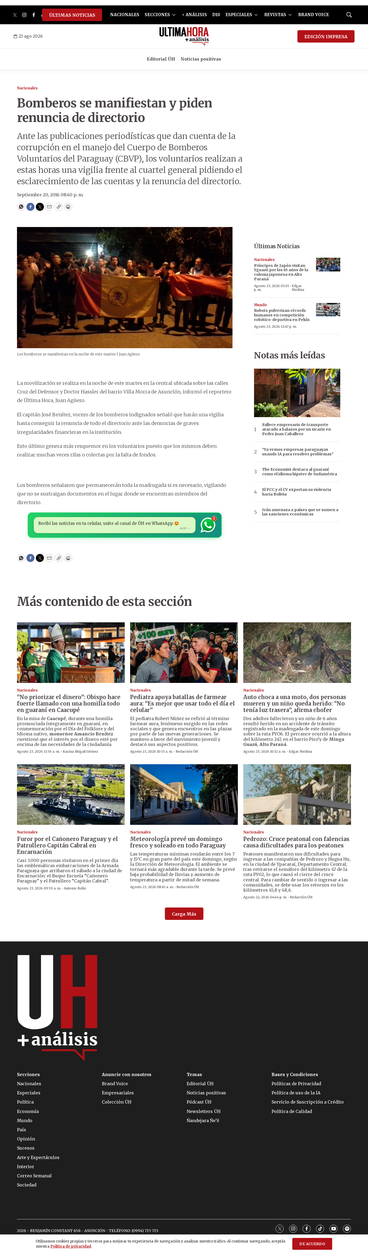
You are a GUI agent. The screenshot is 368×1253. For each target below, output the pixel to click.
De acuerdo (312, 1244)
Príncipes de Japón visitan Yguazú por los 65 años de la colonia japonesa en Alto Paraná (281, 272)
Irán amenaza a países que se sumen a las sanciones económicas (300, 512)
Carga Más (184, 914)
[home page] (184, 36)
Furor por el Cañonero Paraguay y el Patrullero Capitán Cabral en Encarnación (67, 845)
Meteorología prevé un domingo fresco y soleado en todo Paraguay (178, 842)
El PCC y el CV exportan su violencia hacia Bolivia (296, 492)
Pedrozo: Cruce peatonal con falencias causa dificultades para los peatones (296, 842)
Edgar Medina (298, 288)
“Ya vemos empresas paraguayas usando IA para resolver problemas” (298, 451)
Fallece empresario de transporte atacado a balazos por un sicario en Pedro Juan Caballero (296, 429)
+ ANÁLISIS (194, 14)
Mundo (260, 305)
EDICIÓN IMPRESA (326, 36)
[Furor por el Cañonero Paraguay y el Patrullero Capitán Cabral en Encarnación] (71, 794)
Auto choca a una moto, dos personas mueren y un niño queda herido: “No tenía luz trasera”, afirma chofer (294, 703)
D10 (216, 14)
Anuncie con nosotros (126, 1074)
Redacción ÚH (187, 751)
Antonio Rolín (75, 888)
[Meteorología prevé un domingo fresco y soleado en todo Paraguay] (184, 794)
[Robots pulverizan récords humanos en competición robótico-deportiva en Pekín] (328, 310)
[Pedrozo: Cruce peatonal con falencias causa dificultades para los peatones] (297, 794)
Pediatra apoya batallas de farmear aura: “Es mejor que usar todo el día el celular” (182, 703)
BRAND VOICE (313, 14)
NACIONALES (124, 14)
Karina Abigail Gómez (80, 751)
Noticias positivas (200, 59)
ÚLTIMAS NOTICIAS (72, 15)
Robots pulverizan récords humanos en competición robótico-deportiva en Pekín (282, 315)
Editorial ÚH (161, 59)
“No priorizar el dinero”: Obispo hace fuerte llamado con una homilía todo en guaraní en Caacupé (68, 703)
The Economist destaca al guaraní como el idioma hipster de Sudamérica (299, 471)
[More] (173, 15)
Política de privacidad (70, 1246)
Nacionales (27, 88)
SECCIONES (157, 14)
